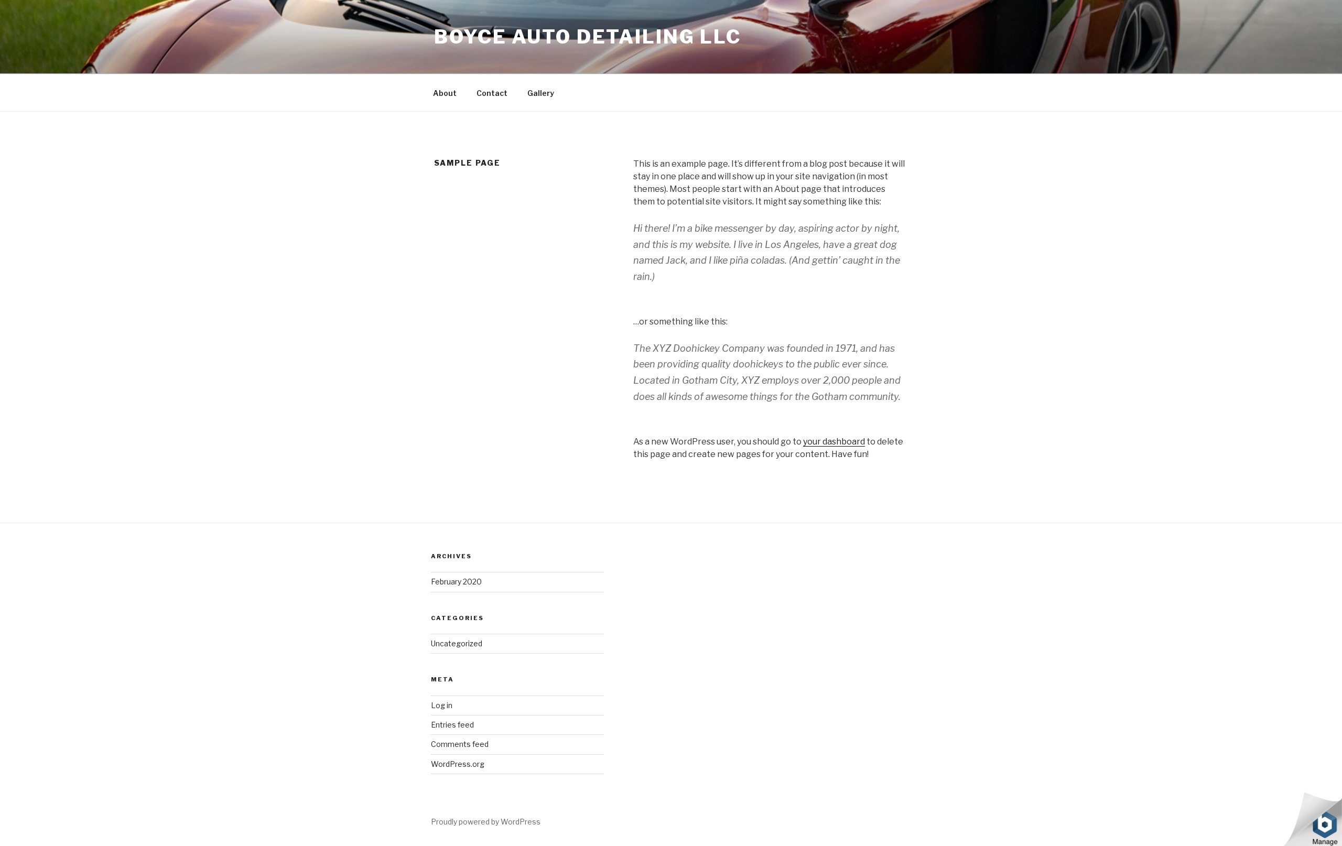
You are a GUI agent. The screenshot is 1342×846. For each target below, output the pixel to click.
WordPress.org (457, 764)
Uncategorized (456, 643)
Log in (441, 705)
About (445, 93)
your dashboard (834, 442)
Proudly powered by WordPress (485, 821)
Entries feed (452, 724)
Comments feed (460, 744)
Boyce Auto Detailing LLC (587, 36)
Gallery (540, 93)
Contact (492, 93)
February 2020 (456, 581)
